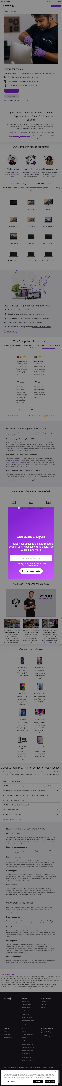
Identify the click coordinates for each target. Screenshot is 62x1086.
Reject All (38, 1081)
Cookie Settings (11, 1081)
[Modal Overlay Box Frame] (31, 543)
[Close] (55, 1072)
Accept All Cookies (49, 1081)
